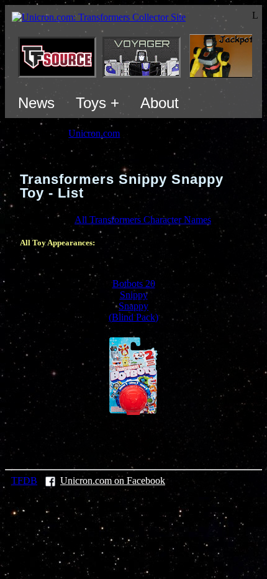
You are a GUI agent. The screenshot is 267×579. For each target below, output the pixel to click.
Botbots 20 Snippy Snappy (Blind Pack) (133, 300)
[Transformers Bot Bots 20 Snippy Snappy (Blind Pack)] (133, 411)
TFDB (24, 480)
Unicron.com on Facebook (112, 480)
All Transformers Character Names (143, 219)
